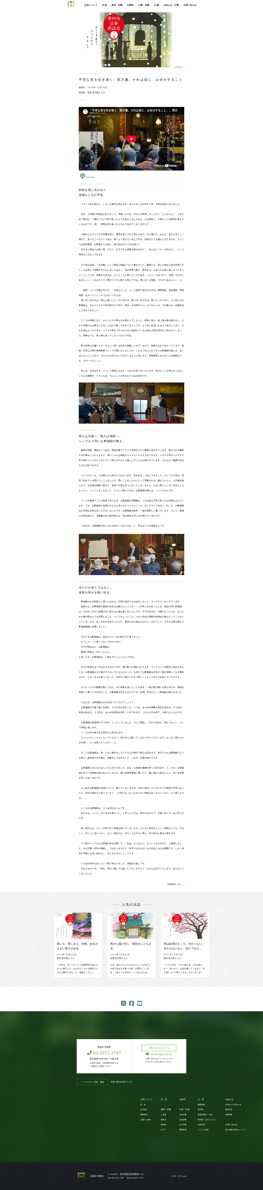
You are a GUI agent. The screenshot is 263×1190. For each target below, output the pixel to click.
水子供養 (182, 1125)
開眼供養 (182, 1130)
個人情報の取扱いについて (236, 1130)
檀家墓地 (201, 1105)
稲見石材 (201, 1125)
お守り (163, 1130)
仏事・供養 (143, 5)
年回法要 (182, 1115)
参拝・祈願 (117, 5)
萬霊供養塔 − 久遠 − (205, 1115)
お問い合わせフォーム (159, 1048)
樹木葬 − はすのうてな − (207, 1120)
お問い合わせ (190, 5)
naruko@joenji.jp (161, 1054)
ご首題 (163, 1115)
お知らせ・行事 (171, 5)
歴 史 (143, 1105)
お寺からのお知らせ (233, 1105)
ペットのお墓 (203, 1130)
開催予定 (228, 1110)
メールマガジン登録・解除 (92, 1082)
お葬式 (130, 5)
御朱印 (163, 1120)
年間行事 (228, 1115)
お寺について (90, 5)
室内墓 (200, 1110)
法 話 (104, 5)
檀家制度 (143, 1115)
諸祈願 (163, 1125)
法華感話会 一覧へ (174, 884)
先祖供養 (182, 1120)
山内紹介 (143, 1110)
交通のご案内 (145, 1120)
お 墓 (156, 5)
